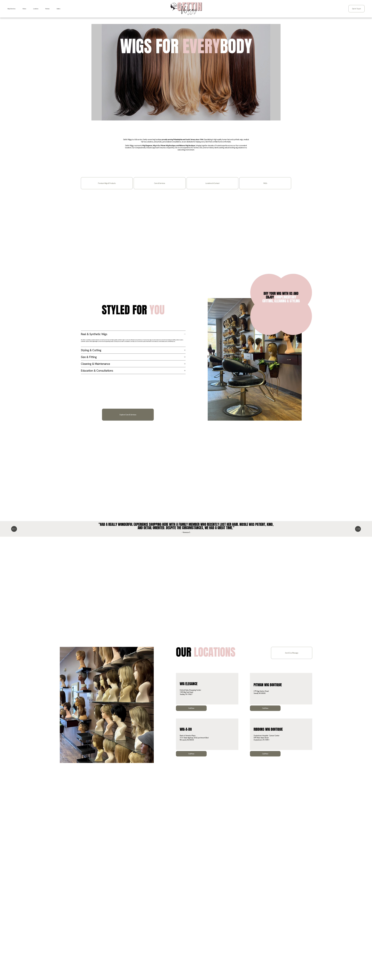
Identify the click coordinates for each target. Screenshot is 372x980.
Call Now (191, 708)
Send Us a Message (291, 653)
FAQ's (265, 183)
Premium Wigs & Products (107, 183)
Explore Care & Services (128, 415)
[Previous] (14, 529)
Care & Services (159, 183)
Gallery (58, 9)
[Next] (358, 529)
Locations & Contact (212, 183)
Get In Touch (356, 9)
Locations (35, 9)
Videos (24, 9)
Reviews (47, 9)
